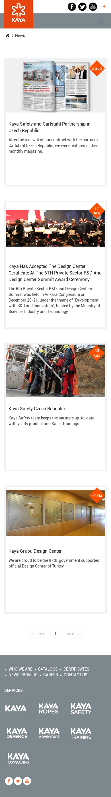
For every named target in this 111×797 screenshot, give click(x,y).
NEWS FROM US (23, 675)
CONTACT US (75, 675)
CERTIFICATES (76, 669)
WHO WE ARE (20, 669)
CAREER (50, 675)
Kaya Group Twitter (82, 7)
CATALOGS (48, 669)
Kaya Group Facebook (72, 7)
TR (102, 6)
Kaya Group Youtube (93, 7)
